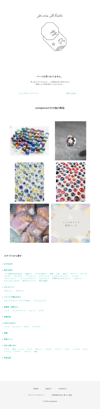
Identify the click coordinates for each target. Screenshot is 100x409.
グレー (85, 349)
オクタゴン (18, 276)
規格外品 (7, 317)
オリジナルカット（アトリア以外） (17, 301)
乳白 (14, 349)
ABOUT (48, 389)
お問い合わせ (71, 93)
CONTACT (62, 389)
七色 (35, 351)
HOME (35, 389)
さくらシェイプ (40, 301)
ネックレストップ (19, 310)
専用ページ (8, 339)
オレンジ (38, 349)
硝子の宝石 (8, 270)
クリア (6, 349)
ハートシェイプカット (27, 278)
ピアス (41, 310)
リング (6, 310)
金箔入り (28, 274)
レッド (21, 349)
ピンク (29, 349)
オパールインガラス (11, 281)
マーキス (75, 276)
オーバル (83, 274)
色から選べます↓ (10, 345)
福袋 (6, 333)
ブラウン (17, 351)
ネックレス (16, 327)
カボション (78, 278)
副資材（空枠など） (11, 307)
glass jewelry (10, 323)
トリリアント (31, 276)
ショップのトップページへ (29, 93)
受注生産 (7, 358)
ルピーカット (44, 278)
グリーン (58, 349)
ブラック (27, 351)
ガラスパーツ (9, 287)
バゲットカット (10, 278)
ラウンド (74, 274)
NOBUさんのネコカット (61, 278)
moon (65, 274)
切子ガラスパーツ (29, 281)
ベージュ (7, 351)
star (58, 274)
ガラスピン (20, 291)
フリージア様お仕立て (12, 297)
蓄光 (52, 274)
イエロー (48, 349)
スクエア (7, 276)
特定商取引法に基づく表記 (62, 395)
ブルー (67, 349)
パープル (76, 349)
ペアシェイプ (44, 276)
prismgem (8, 264)
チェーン (32, 310)
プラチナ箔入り (41, 274)
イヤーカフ (36, 327)
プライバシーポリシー (36, 395)
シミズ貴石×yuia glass (13, 274)
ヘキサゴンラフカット (60, 276)
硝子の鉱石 (43, 281)
